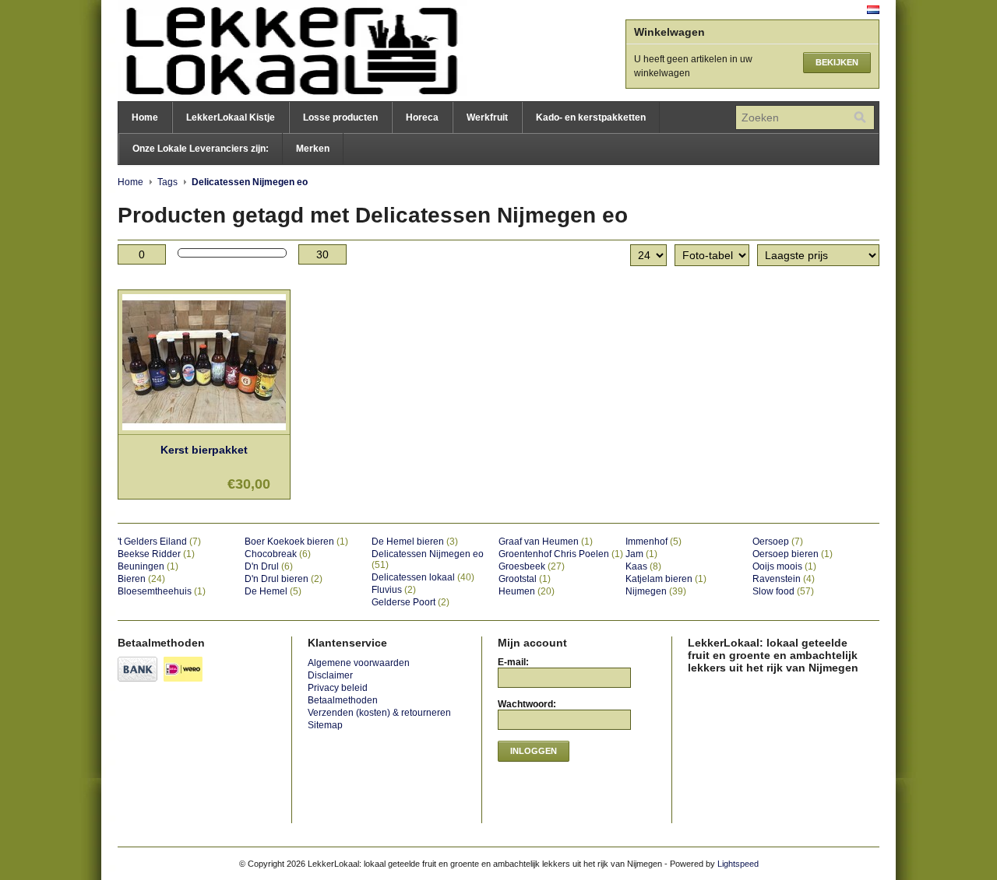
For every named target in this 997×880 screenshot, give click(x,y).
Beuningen (148, 566)
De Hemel (273, 591)
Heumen (526, 591)
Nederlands (873, 9)
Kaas (643, 566)
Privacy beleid (338, 687)
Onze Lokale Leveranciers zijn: (200, 148)
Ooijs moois (784, 566)
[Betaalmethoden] (139, 682)
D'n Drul (269, 566)
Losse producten (340, 117)
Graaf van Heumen (545, 541)
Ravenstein (783, 578)
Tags (167, 182)
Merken (312, 148)
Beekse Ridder (156, 554)
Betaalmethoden (343, 700)
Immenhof (653, 541)
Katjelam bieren (665, 578)
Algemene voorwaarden (359, 662)
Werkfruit (487, 117)
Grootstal (524, 578)
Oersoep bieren (792, 554)
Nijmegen (655, 591)
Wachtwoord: (527, 704)
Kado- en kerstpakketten (591, 117)
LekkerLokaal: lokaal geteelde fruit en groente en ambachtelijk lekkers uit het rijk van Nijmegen (273, 50)
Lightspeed (738, 863)
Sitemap (325, 725)
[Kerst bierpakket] (204, 431)
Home (145, 117)
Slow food (783, 591)
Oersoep (777, 541)
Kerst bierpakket (204, 450)
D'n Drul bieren (283, 578)
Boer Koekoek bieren (296, 541)
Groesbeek (531, 566)
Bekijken (837, 62)
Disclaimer (330, 675)
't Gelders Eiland (159, 541)
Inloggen (533, 751)
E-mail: (513, 662)
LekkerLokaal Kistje (230, 117)
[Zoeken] (860, 117)
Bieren (141, 578)
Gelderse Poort (410, 602)
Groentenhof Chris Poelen (560, 554)
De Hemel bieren (415, 541)
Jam (641, 554)
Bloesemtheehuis (162, 591)
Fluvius (394, 589)
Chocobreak (278, 554)
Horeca (422, 117)
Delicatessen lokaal (423, 577)
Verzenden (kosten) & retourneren (379, 712)
